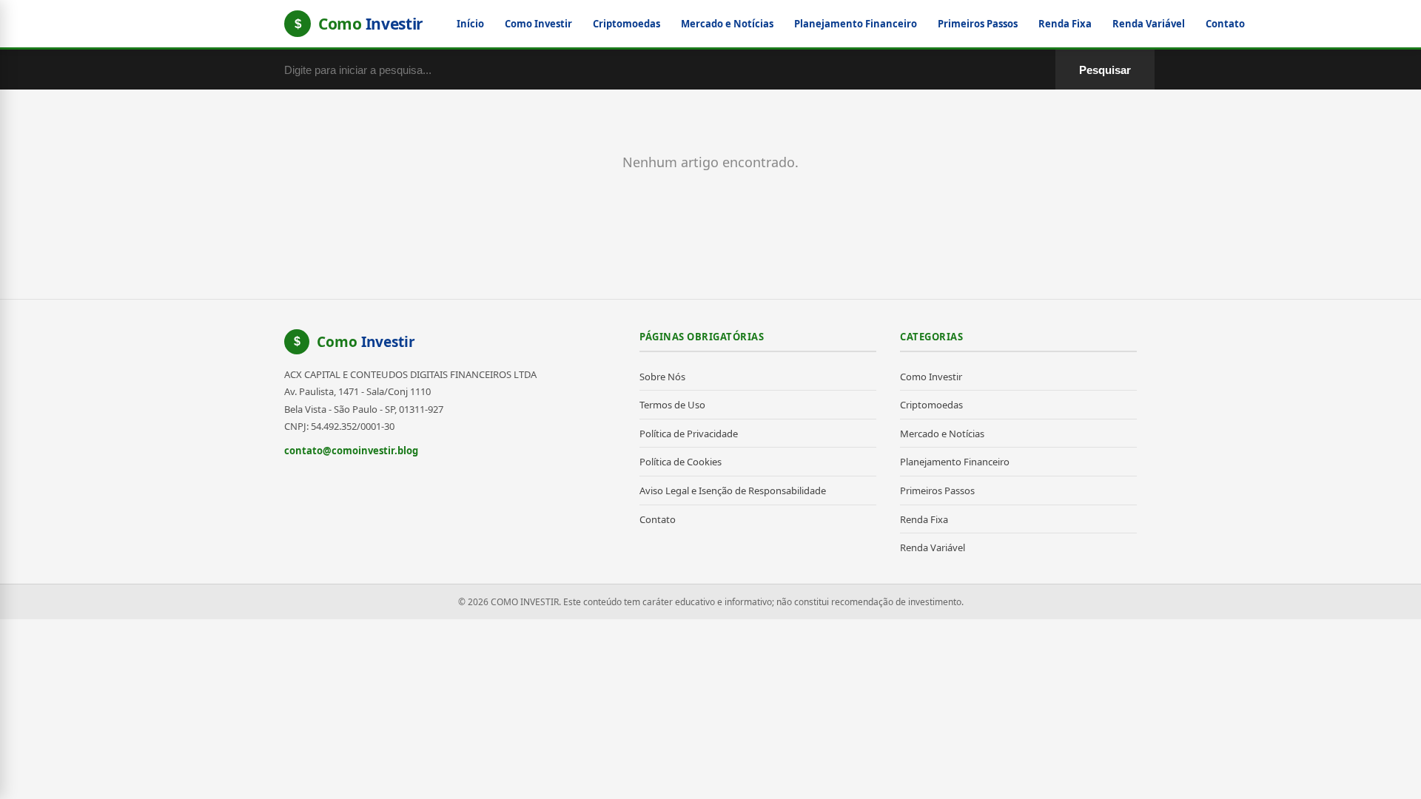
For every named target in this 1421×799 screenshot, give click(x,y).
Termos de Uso (672, 404)
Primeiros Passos (978, 23)
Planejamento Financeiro (855, 23)
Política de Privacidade (688, 433)
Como (366, 341)
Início (470, 23)
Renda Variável (1148, 23)
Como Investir (538, 23)
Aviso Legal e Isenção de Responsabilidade (732, 490)
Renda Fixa (1065, 23)
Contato (1225, 23)
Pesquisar (1105, 70)
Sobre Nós (662, 376)
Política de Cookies (680, 461)
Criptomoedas (626, 23)
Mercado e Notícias (727, 23)
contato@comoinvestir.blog (351, 450)
